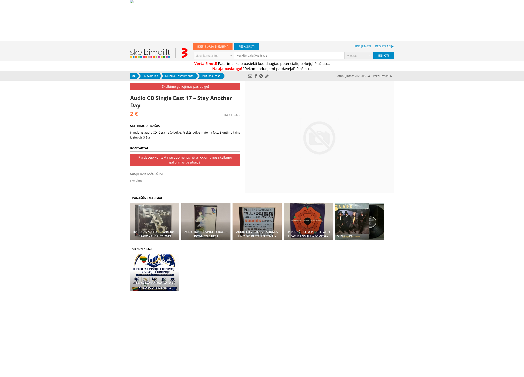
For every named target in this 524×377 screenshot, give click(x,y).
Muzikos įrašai (211, 76)
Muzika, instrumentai (179, 76)
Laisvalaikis (150, 76)
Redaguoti (246, 46)
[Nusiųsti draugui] (250, 76)
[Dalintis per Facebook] (255, 76)
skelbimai (136, 180)
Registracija (384, 46)
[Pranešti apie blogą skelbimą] (261, 76)
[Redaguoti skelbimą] (267, 76)
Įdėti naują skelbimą (212, 46)
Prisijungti (363, 46)
